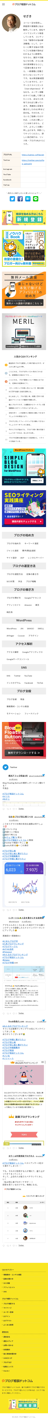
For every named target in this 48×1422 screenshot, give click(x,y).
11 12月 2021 (14, 820)
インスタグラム (14, 683)
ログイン (6, 1316)
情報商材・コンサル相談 (18, 706)
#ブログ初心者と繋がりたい (15, 853)
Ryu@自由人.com (16, 1021)
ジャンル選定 (13, 550)
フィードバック (31, 713)
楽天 (37, 605)
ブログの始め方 (14, 543)
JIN (21, 628)
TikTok (40, 683)
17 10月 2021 (42, 1021)
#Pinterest (7, 952)
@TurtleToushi (14, 921)
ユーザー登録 (8, 1312)
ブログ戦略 (31, 581)
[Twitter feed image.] (24, 803)
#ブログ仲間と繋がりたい (14, 859)
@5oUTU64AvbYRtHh (36, 776)
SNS (8, 676)
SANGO (30, 628)
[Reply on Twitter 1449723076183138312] (4, 1148)
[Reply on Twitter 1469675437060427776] (4, 910)
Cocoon (21, 636)
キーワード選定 (31, 543)
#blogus (6, 960)
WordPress (12, 628)
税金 (22, 699)
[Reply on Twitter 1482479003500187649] (4, 809)
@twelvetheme (39, 817)
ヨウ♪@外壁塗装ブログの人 (21, 1156)
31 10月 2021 (27, 921)
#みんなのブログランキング (15, 955)
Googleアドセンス (32, 598)
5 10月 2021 (13, 1160)
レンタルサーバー (36, 558)
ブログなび (7, 1362)
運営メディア (8, 1341)
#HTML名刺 (8, 949)
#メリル (6, 796)
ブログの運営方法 (15, 574)
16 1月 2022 (13, 779)
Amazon (28, 605)
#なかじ (6, 799)
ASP (22, 558)
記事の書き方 (32, 574)
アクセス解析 (13, 652)
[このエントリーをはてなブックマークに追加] (28, 201)
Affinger (10, 636)
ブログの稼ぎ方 (14, 598)
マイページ (7, 1308)
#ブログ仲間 (8, 963)
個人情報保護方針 (10, 1354)
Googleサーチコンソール (18, 659)
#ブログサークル (10, 946)
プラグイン (33, 636)
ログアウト (7, 1321)
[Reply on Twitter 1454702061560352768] (4, 1014)
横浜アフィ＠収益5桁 (18, 776)
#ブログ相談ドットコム (13, 794)
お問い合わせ (8, 1345)
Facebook (28, 683)
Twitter (17, 676)
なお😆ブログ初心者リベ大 (20, 817)
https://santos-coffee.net (33, 155)
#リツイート (8, 1058)
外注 (20, 581)
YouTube (28, 676)
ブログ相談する (9, 1304)
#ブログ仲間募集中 (11, 856)
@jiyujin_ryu (30, 1021)
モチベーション (14, 713)
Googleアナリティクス (32, 652)
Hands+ (6, 1371)
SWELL (41, 628)
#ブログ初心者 (9, 851)
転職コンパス (8, 1367)
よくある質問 (8, 1325)
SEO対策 (11, 581)
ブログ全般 (12, 699)
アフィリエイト (14, 605)
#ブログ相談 (8, 1050)
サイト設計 (12, 558)
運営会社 (6, 1337)
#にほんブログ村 (10, 941)
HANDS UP (7, 1358)
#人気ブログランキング (13, 944)
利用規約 (6, 1350)
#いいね (6, 1056)
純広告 (10, 612)
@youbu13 (39, 1156)
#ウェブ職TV (11, 837)
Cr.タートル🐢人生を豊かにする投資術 (26, 918)
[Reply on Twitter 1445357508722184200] (4, 1246)
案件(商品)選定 (29, 550)
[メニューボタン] (3, 4)
